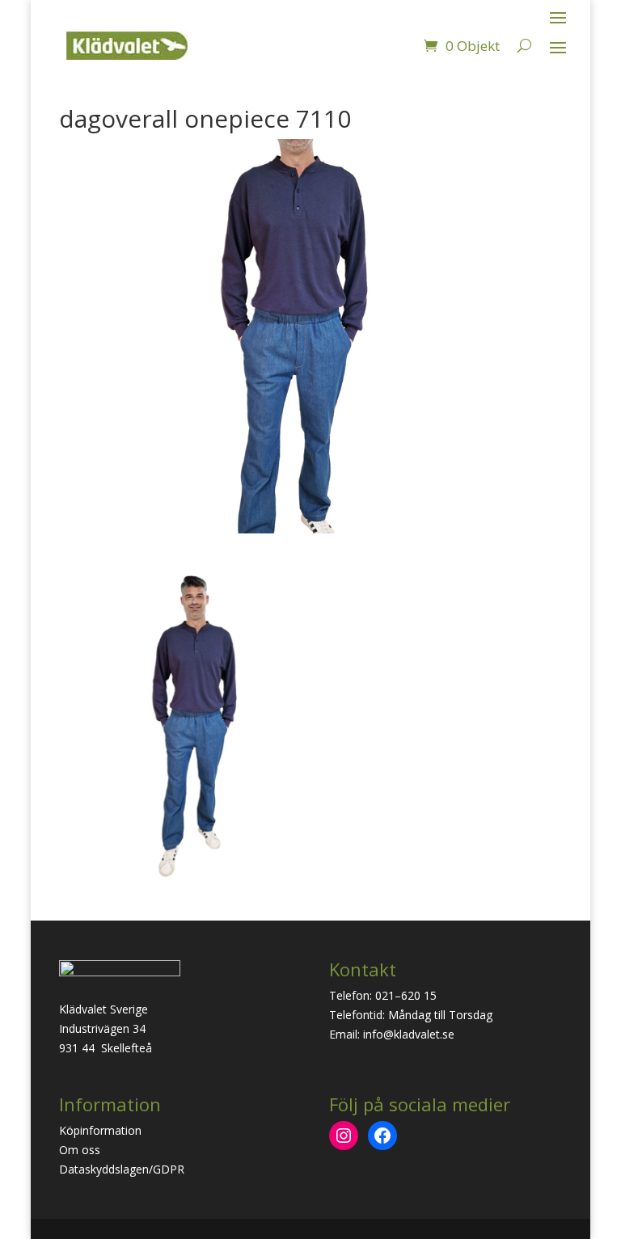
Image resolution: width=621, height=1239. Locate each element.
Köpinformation (100, 1130)
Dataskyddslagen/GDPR (121, 1169)
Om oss (79, 1149)
